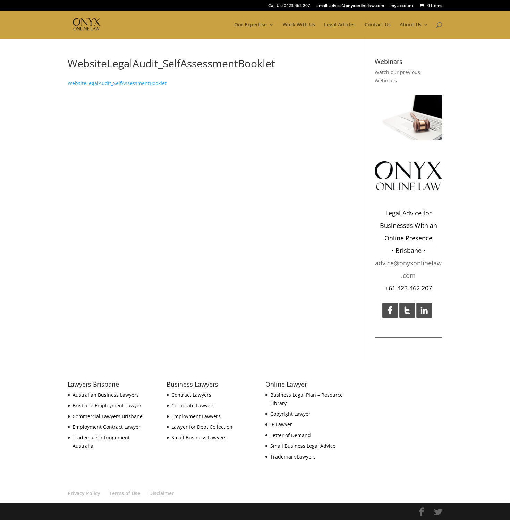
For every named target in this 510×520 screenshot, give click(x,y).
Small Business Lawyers (199, 437)
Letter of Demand (290, 435)
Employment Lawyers (196, 416)
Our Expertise (250, 25)
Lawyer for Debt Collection (201, 426)
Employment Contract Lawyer (107, 426)
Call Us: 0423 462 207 (289, 5)
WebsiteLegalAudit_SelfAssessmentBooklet (117, 83)
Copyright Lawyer (290, 414)
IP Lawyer (281, 424)
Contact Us (378, 25)
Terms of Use (124, 493)
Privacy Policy (84, 493)
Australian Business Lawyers (106, 394)
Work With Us (299, 25)
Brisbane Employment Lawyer (107, 405)
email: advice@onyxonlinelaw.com (350, 5)
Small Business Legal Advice (302, 446)
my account (402, 5)
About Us (411, 25)
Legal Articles (340, 25)
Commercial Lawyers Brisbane (108, 416)
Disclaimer (161, 493)
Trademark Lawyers (293, 456)
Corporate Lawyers (193, 405)
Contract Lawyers (191, 394)
